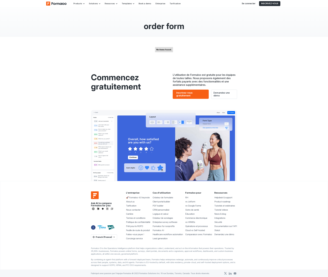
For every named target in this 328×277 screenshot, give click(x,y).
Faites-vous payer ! (135, 234)
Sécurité (218, 222)
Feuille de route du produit (138, 230)
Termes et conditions (135, 218)
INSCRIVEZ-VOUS (269, 3)
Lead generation (160, 238)
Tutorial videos (221, 210)
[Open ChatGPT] (93, 209)
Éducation (190, 214)
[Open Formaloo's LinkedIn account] (230, 273)
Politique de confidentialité (138, 222)
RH (186, 197)
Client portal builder (161, 201)
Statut (217, 230)
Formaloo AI (158, 230)
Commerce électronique (196, 218)
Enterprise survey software (165, 222)
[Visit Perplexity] (107, 209)
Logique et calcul (160, 214)
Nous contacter (133, 210)
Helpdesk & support (223, 197)
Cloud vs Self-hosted (195, 230)
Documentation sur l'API (225, 226)
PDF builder (158, 205)
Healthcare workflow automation (168, 234)
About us (130, 201)
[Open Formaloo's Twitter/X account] (225, 273)
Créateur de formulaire (163, 197)
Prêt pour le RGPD (134, 226)
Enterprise (160, 3)
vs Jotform (190, 201)
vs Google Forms (193, 205)
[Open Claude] (98, 209)
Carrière (129, 214)
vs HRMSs (190, 222)
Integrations (219, 218)
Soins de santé (192, 210)
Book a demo (145, 3)
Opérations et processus (196, 226)
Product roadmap (222, 201)
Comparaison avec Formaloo (198, 234)
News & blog (220, 214)
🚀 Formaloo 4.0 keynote (138, 197)
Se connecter (248, 3)
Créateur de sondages (163, 218)
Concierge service (134, 238)
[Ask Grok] (112, 209)
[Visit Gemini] (103, 209)
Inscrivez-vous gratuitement (184, 94)
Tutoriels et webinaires (224, 205)
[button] (79, 3)
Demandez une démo (221, 94)
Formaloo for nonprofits (164, 226)
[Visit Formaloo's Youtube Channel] (235, 273)
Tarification (175, 3)
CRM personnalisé (161, 210)
